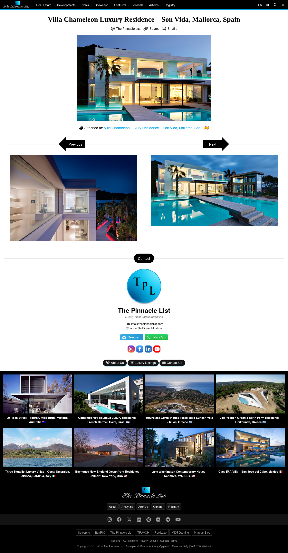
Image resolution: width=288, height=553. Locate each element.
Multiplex (133, 540)
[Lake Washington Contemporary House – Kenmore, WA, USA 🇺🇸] (179, 466)
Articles (154, 5)
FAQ (124, 540)
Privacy (144, 540)
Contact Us (174, 362)
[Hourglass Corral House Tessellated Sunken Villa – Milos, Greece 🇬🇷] (179, 412)
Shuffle (172, 28)
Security (154, 540)
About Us (117, 362)
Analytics (127, 506)
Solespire (84, 532)
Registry (170, 5)
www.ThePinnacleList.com (147, 328)
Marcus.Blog (202, 532)
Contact (158, 506)
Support (164, 540)
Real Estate (43, 5)
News (85, 5)
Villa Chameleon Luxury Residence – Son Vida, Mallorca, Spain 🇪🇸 (156, 127)
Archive (143, 506)
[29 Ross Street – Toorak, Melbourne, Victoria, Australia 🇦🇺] (37, 412)
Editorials (137, 5)
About (112, 506)
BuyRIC (100, 532)
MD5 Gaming (180, 532)
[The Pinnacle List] (144, 493)
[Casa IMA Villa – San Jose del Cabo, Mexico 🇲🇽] (250, 466)
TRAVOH (143, 532)
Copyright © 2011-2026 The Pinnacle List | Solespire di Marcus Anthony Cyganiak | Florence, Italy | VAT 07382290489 (144, 546)
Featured (120, 5)
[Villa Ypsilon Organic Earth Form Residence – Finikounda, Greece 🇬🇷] (250, 412)
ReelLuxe (160, 532)
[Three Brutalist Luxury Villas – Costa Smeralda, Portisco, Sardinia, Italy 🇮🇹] (37, 466)
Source (154, 28)
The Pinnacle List (128, 28)
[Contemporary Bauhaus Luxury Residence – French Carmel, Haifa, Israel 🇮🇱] (108, 412)
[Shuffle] (267, 5)
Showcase (101, 5)
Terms (174, 540)
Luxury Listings (145, 362)
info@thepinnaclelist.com (147, 324)
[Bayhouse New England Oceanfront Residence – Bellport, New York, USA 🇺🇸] (108, 466)
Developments (66, 5)
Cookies (115, 540)
